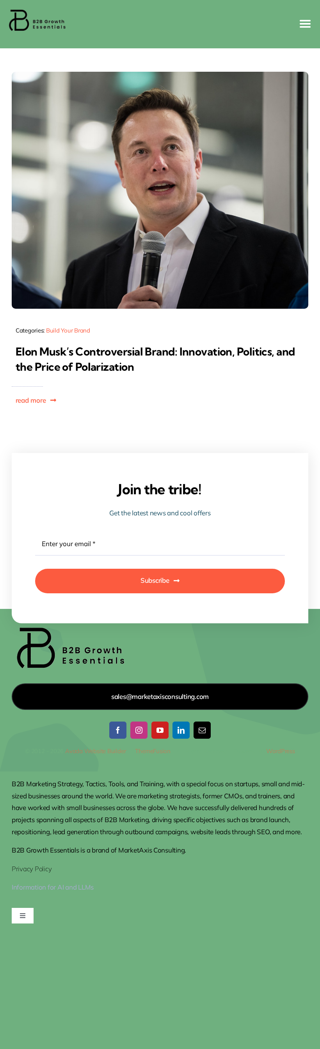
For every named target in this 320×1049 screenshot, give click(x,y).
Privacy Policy (32, 869)
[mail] (202, 730)
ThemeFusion (153, 751)
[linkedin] (181, 730)
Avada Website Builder (95, 751)
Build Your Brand (68, 330)
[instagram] (139, 730)
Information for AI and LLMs (53, 887)
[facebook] (117, 730)
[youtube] (160, 730)
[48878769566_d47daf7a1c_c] (160, 75)
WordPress (280, 751)
